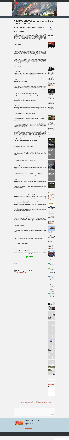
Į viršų (34, 434)
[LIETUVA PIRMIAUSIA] (34, 9)
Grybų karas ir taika (50, 161)
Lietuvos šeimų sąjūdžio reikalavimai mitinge (51, 257)
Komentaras (52, 414)
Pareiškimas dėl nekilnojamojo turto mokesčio (50, 232)
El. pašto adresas (50, 381)
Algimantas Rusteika (50, 51)
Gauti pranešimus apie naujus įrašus (29, 420)
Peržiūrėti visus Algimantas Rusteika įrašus (21, 272)
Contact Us (50, 384)
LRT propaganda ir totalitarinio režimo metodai (50, 95)
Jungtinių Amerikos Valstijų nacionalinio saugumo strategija (51, 209)
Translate (53, 29)
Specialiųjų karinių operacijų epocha (50, 72)
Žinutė (48, 386)
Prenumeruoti (29, 428)
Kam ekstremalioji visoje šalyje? (51, 140)
